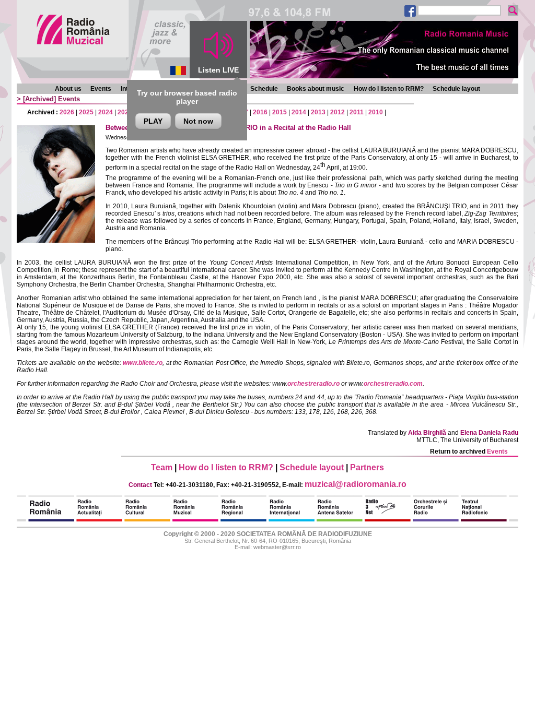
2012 (337, 112)
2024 (105, 112)
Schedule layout (456, 88)
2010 (375, 112)
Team (161, 467)
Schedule (264, 88)
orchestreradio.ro (313, 383)
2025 (86, 112)
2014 (299, 112)
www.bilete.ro (142, 362)
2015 (279, 112)
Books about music (315, 88)
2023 (125, 112)
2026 (67, 112)
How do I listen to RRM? (389, 88)
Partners (367, 467)
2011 (357, 112)
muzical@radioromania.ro (355, 484)
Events (100, 88)
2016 (260, 112)
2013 (318, 112)
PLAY (153, 121)
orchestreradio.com (393, 383)
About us (68, 88)
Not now (198, 121)
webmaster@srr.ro (277, 547)
